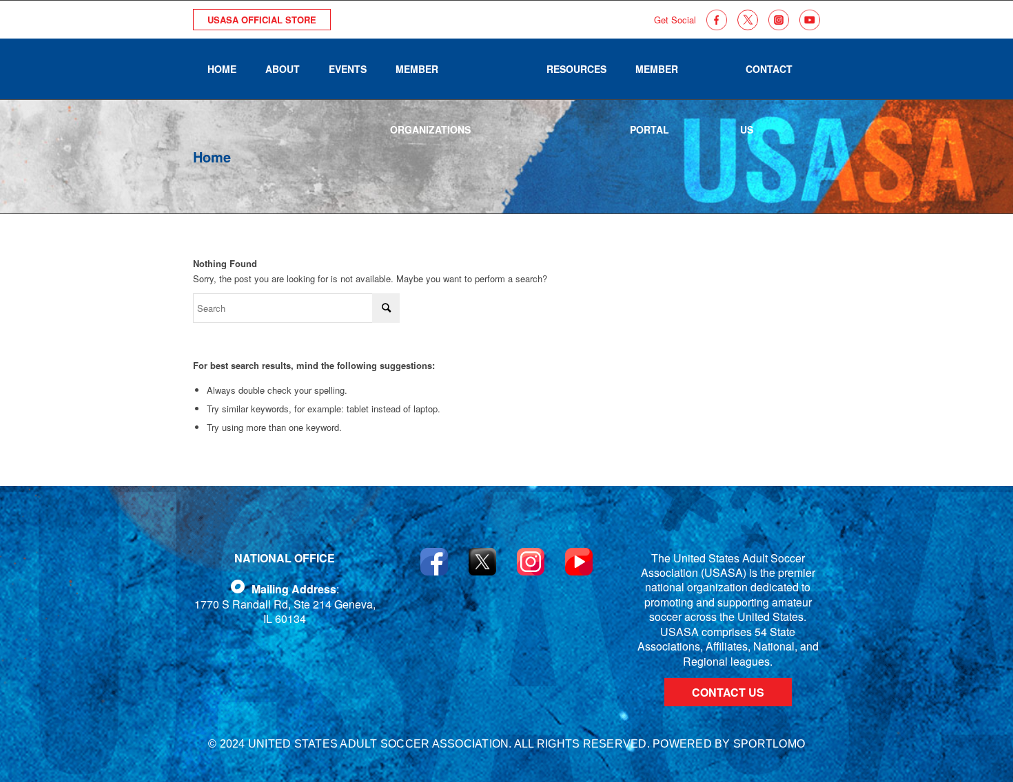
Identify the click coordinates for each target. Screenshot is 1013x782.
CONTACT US (728, 692)
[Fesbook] (238, 586)
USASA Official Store (261, 19)
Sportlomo (769, 744)
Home (212, 157)
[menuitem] (222, 69)
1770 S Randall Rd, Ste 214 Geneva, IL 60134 (285, 611)
